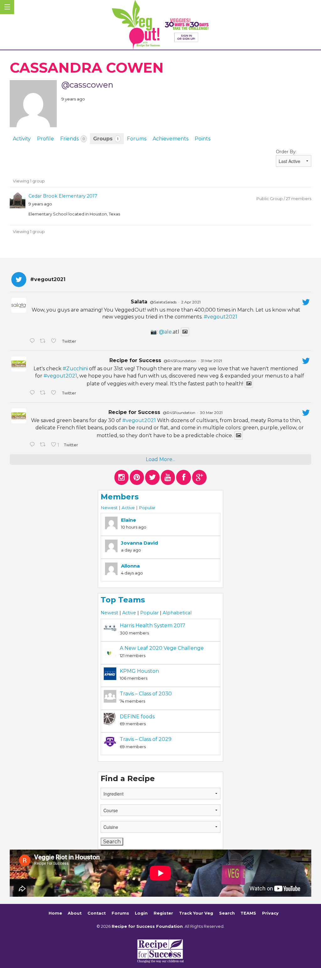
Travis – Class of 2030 (146, 694)
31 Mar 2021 (211, 360)
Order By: (286, 152)
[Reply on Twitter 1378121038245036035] (33, 341)
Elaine (128, 520)
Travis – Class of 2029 (145, 739)
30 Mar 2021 (211, 412)
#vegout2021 (220, 317)
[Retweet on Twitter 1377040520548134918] (44, 445)
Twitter (69, 341)
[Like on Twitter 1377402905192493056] (55, 393)
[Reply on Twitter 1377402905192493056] (33, 393)
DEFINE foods (137, 717)
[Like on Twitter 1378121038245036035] (55, 341)
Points (202, 139)
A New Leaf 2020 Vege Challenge (162, 648)
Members (120, 496)
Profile (45, 139)
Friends (72, 139)
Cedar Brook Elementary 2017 (63, 196)
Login (141, 913)
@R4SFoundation (180, 360)
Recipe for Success (135, 360)
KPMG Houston (139, 671)
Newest (109, 507)
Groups (105, 139)
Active (128, 507)
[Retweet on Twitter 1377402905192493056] (44, 393)
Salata (139, 302)
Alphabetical (177, 613)
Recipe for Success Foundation (147, 926)
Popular (147, 507)
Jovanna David (139, 543)
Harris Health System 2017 (152, 625)
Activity (22, 139)
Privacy (270, 913)
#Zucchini (75, 369)
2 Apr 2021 (191, 302)
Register (163, 913)
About (75, 913)
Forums (136, 139)
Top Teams (123, 599)
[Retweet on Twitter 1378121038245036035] (44, 341)
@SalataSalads (163, 302)
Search (227, 913)
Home (55, 913)
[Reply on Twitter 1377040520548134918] (33, 445)
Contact (96, 913)
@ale (165, 332)
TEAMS (248, 913)
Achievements (170, 139)
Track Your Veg (196, 913)
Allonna (130, 566)
